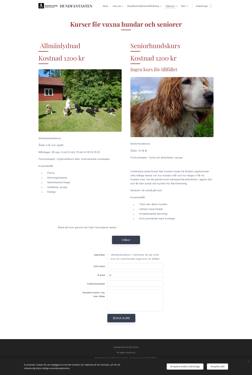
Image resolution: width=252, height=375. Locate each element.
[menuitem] (106, 6)
